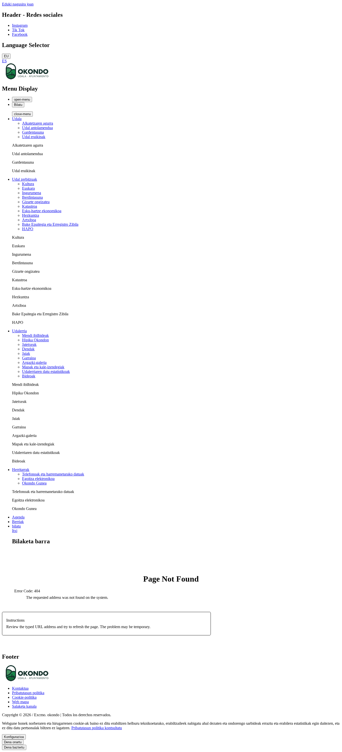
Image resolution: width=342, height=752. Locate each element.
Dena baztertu (14, 747)
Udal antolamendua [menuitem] (37, 128)
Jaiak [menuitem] (26, 353)
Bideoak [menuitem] (28, 376)
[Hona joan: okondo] (27, 78)
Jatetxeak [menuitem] (29, 344)
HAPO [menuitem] (27, 229)
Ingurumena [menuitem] (31, 193)
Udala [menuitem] (17, 119)
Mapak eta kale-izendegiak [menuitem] (43, 367)
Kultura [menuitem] (28, 184)
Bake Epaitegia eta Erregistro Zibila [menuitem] (50, 224)
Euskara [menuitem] (28, 188)
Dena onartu (13, 742)
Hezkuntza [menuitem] (30, 215)
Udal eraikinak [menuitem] (33, 137)
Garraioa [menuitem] (29, 358)
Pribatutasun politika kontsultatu (96, 728)
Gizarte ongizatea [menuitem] (36, 202)
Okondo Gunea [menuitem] (34, 483)
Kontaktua (20, 688)
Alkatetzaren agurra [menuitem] (37, 123)
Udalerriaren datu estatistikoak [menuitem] (46, 371)
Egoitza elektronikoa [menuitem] (38, 478)
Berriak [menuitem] (18, 522)
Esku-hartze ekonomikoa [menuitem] (41, 211)
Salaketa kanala (24, 706)
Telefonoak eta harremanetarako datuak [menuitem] (53, 474)
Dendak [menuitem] (28, 349)
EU (6, 56)
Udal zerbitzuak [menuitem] (24, 179)
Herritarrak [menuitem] (20, 469)
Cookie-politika (24, 697)
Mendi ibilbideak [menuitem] (35, 335)
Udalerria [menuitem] (19, 331)
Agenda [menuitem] (18, 517)
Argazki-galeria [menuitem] (34, 362)
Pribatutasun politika (28, 693)
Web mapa (20, 702)
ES (4, 61)
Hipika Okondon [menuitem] (35, 340)
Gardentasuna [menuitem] (33, 132)
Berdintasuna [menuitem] (32, 197)
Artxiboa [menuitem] (29, 220)
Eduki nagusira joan (18, 4)
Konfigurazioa (14, 737)
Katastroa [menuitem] (29, 206)
